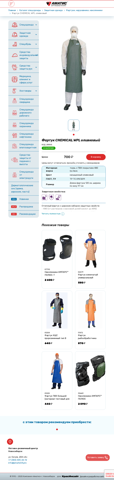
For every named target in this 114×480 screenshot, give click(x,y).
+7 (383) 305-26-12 (17, 460)
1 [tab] (74, 134)
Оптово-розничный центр (23, 450)
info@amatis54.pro (17, 463)
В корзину (96, 157)
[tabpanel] (73, 125)
